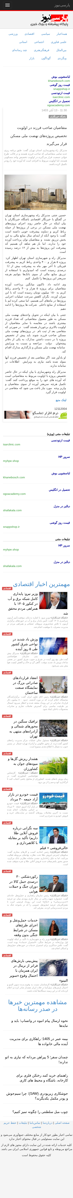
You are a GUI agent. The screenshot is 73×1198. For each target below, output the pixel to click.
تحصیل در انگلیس (59, 101)
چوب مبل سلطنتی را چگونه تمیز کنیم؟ (40, 1112)
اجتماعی (39, 42)
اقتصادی (29, 33)
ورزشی (13, 33)
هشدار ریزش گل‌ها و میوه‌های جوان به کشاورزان (23, 764)
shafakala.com (12, 510)
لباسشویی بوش (61, 76)
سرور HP (64, 456)
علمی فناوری (59, 42)
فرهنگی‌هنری (41, 50)
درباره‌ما (47, 1122)
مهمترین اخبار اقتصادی (41, 584)
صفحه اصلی (62, 1122)
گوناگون (46, 58)
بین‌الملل (61, 50)
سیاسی (45, 33)
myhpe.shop (11, 460)
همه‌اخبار (62, 33)
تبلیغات (23, 1122)
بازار (31, 58)
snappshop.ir (61, 88)
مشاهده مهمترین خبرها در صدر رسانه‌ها (37, 1005)
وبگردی (62, 58)
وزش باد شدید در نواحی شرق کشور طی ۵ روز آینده (24, 644)
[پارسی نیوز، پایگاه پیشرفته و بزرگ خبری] (49, 20)
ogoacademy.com (58, 105)
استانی (23, 42)
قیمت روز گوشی (60, 84)
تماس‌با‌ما (35, 1122)
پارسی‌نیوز (62, 5)
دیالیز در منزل (62, 506)
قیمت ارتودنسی (60, 93)
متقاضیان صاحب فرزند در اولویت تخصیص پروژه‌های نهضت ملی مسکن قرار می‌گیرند (38, 136)
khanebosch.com (59, 80)
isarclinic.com (61, 97)
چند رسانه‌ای (19, 50)
